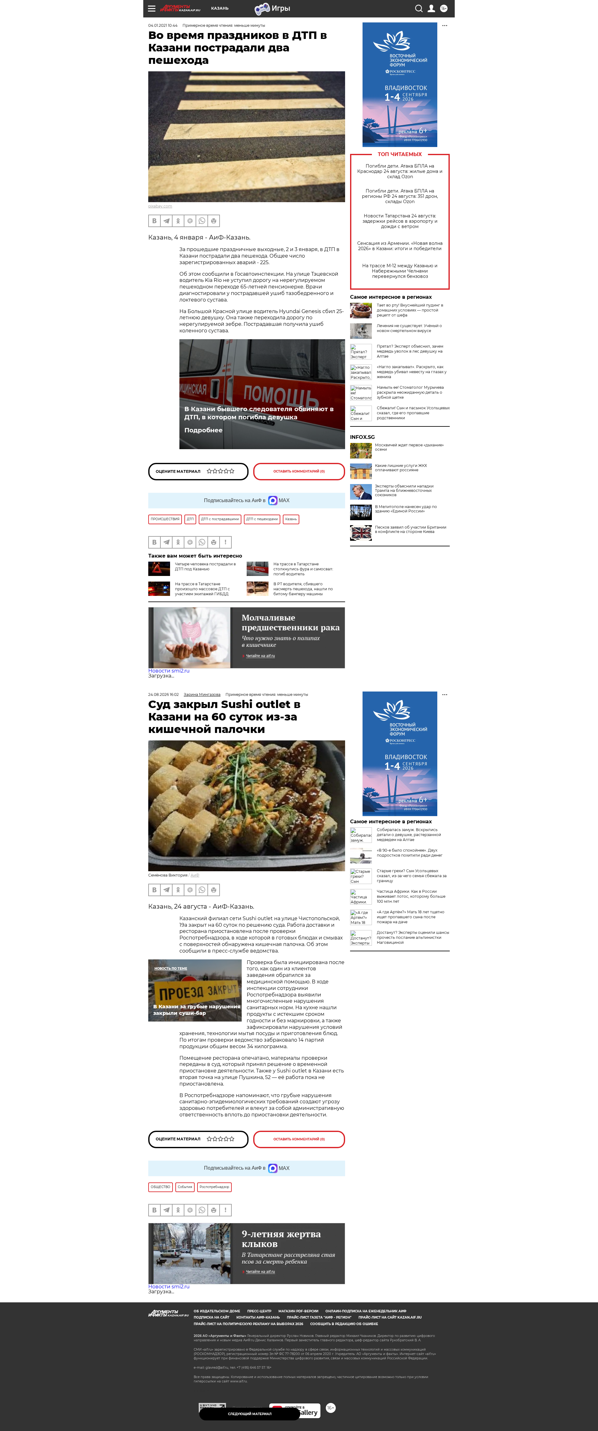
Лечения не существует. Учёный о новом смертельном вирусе (409, 328)
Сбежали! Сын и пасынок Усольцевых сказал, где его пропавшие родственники (413, 413)
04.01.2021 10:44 (163, 25)
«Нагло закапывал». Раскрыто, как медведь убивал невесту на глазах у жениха (412, 371)
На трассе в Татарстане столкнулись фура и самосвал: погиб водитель (303, 569)
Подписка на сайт (211, 1317)
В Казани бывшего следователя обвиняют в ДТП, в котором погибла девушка (259, 413)
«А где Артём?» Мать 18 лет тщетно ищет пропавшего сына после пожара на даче (410, 917)
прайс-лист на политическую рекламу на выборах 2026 (248, 1324)
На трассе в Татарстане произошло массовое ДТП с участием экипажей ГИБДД (202, 589)
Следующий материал (250, 1414)
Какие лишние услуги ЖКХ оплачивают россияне (401, 468)
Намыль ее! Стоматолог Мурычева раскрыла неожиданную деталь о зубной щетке (410, 392)
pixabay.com (160, 206)
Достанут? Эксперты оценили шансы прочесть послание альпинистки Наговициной (413, 937)
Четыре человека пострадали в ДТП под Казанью (205, 566)
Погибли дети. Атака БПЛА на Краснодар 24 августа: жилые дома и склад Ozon (400, 171)
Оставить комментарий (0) (299, 471)
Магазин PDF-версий (298, 1311)
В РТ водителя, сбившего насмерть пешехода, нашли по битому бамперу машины (303, 589)
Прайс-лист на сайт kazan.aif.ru (390, 1317)
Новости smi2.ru (169, 671)
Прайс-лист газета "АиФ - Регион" (319, 1317)
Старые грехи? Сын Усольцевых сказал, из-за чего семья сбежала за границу (412, 875)
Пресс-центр (259, 1311)
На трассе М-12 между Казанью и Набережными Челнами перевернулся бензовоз (400, 271)
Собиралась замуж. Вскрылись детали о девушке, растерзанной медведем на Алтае (409, 834)
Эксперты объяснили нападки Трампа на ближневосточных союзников (404, 490)
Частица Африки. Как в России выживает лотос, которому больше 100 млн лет (411, 896)
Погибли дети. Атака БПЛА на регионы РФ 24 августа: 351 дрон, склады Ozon (400, 196)
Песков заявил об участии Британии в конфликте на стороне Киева (410, 529)
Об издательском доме (217, 1311)
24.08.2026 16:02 (163, 694)
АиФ (195, 875)
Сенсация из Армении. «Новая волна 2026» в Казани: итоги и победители (400, 246)
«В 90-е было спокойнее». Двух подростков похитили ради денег (410, 853)
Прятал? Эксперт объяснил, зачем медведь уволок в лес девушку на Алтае (410, 351)
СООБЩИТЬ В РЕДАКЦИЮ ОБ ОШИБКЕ (344, 1324)
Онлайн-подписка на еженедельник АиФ (365, 1311)
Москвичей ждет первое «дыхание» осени (409, 447)
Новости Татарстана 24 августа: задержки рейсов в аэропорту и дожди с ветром (400, 221)
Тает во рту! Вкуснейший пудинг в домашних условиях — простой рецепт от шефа (410, 310)
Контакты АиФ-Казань (258, 1317)
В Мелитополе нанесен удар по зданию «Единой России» (406, 509)
